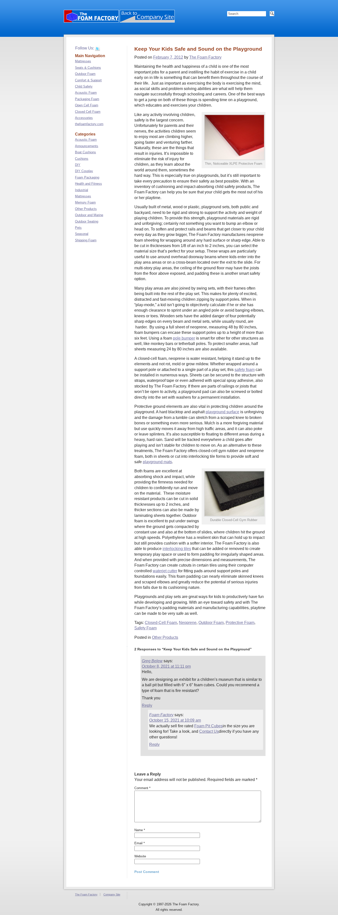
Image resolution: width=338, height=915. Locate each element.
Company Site (111, 894)
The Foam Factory (205, 57)
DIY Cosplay (84, 171)
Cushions (81, 158)
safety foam (245, 369)
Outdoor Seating (86, 221)
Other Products (165, 637)
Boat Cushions (85, 152)
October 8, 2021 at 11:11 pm (166, 666)
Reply (147, 705)
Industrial (81, 190)
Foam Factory (161, 715)
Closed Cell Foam (87, 112)
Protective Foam (240, 622)
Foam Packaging (87, 177)
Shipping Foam (86, 240)
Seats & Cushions (88, 67)
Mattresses (83, 61)
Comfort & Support (88, 80)
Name (139, 830)
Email (139, 843)
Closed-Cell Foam (161, 622)
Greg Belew (152, 661)
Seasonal (81, 234)
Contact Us (209, 731)
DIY (77, 165)
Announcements (86, 146)
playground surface (222, 412)
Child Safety (84, 86)
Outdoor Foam (211, 622)
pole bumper (184, 338)
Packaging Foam (87, 99)
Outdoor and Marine (89, 215)
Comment (142, 788)
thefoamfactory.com (89, 124)
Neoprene (187, 622)
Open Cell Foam (86, 105)
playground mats (157, 462)
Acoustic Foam (86, 92)
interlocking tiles (177, 549)
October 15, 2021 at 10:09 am (175, 720)
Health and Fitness (88, 183)
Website (140, 856)
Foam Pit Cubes (208, 726)
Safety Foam (145, 628)
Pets (78, 227)
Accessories (84, 118)
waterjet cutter (165, 571)
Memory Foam (85, 202)
